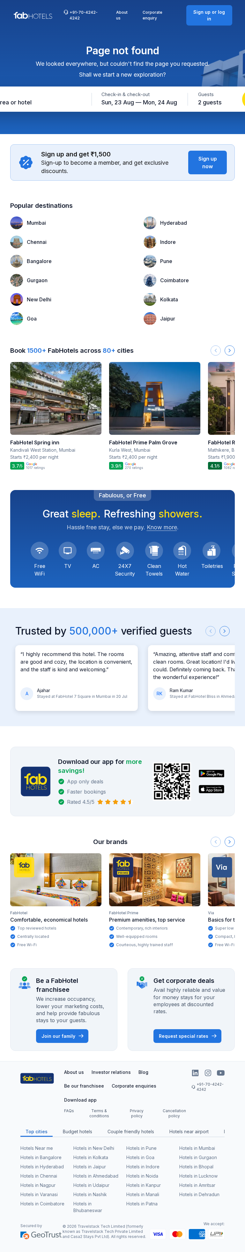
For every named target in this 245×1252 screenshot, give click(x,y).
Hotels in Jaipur (89, 1166)
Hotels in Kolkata (90, 1157)
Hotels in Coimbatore (42, 1203)
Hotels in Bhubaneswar (87, 1207)
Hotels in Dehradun (199, 1194)
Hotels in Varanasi (39, 1194)
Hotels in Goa (140, 1157)
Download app (80, 1100)
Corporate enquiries (134, 1086)
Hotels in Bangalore (41, 1157)
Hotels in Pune (141, 1148)
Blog (143, 1072)
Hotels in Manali (142, 1194)
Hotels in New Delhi (93, 1148)
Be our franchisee (84, 1086)
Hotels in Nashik (90, 1194)
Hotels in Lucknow (198, 1176)
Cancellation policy (174, 1113)
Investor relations (111, 1072)
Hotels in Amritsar (197, 1185)
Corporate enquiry (152, 15)
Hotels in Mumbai (197, 1148)
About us (122, 15)
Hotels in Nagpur (38, 1185)
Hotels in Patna (142, 1203)
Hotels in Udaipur (91, 1185)
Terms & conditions (99, 1113)
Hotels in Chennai (38, 1176)
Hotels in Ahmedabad (95, 1176)
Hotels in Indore (143, 1166)
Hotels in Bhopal (196, 1166)
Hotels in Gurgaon (198, 1157)
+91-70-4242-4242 (84, 15)
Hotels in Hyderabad (42, 1166)
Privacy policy (137, 1113)
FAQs (69, 1110)
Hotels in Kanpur (143, 1185)
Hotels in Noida (142, 1176)
